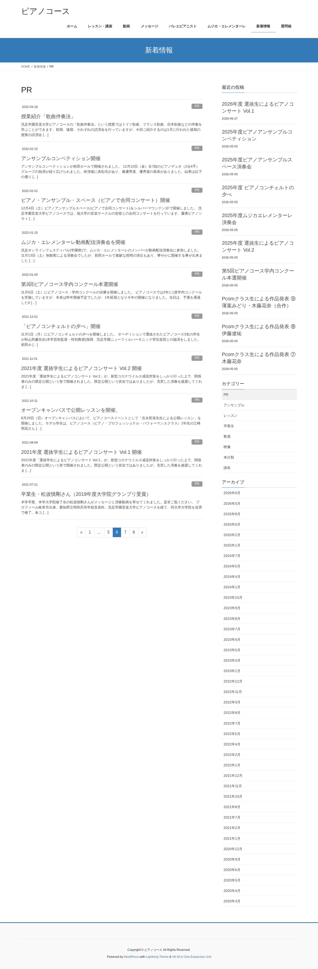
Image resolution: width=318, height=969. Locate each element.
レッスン (231, 415)
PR (197, 106)
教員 (227, 436)
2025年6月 (232, 524)
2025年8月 (232, 514)
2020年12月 (233, 849)
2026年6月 (232, 493)
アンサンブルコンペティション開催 (61, 158)
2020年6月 (232, 870)
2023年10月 (233, 598)
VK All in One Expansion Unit (191, 957)
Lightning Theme (157, 957)
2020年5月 (232, 880)
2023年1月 (232, 671)
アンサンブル (234, 405)
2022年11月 (233, 692)
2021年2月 (232, 828)
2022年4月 (232, 744)
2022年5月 (232, 734)
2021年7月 (232, 817)
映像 (227, 447)
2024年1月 (232, 587)
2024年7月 (232, 556)
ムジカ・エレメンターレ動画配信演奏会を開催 (73, 242)
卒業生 (229, 426)
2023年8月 (232, 619)
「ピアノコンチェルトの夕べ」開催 (61, 326)
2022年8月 (232, 713)
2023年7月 (232, 629)
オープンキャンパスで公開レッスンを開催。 (70, 410)
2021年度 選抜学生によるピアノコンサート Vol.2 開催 (81, 368)
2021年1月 (232, 838)
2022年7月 (232, 723)
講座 (227, 468)
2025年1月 (232, 545)
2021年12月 (233, 776)
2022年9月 (232, 702)
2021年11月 (233, 786)
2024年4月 (232, 577)
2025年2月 (232, 535)
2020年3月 (232, 901)
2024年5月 (232, 566)
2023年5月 (232, 650)
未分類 (229, 457)
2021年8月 (232, 807)
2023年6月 (232, 640)
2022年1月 (232, 765)
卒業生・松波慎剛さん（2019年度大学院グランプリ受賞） (86, 494)
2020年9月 (232, 859)
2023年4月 (232, 660)
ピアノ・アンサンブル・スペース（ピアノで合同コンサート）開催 (95, 200)
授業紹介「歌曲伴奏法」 (48, 116)
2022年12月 (233, 681)
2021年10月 (233, 796)
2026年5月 (232, 504)
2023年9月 (232, 608)
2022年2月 (232, 755)
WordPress (131, 957)
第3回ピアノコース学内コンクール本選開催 (69, 284)
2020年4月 (232, 891)
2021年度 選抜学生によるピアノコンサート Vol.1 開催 (81, 452)
